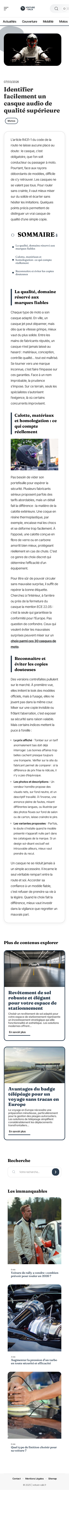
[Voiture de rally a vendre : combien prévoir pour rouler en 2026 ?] (34, 1230)
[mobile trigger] (7, 8)
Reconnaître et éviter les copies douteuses (35, 272)
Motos (11, 120)
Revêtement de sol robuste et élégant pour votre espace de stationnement (32, 1000)
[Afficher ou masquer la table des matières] (56, 235)
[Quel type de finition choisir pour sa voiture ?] (34, 1405)
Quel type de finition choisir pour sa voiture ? (34, 1448)
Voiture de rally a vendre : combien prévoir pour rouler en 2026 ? (34, 1274)
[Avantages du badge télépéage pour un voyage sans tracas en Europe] (34, 1065)
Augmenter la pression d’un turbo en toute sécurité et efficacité (34, 1361)
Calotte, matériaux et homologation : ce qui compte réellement (34, 260)
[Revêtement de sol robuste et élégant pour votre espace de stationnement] (34, 969)
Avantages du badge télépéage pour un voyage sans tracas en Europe (33, 1096)
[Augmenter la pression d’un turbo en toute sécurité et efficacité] (34, 1317)
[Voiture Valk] (27, 8)
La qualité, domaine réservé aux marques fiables (35, 247)
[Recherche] (56, 9)
